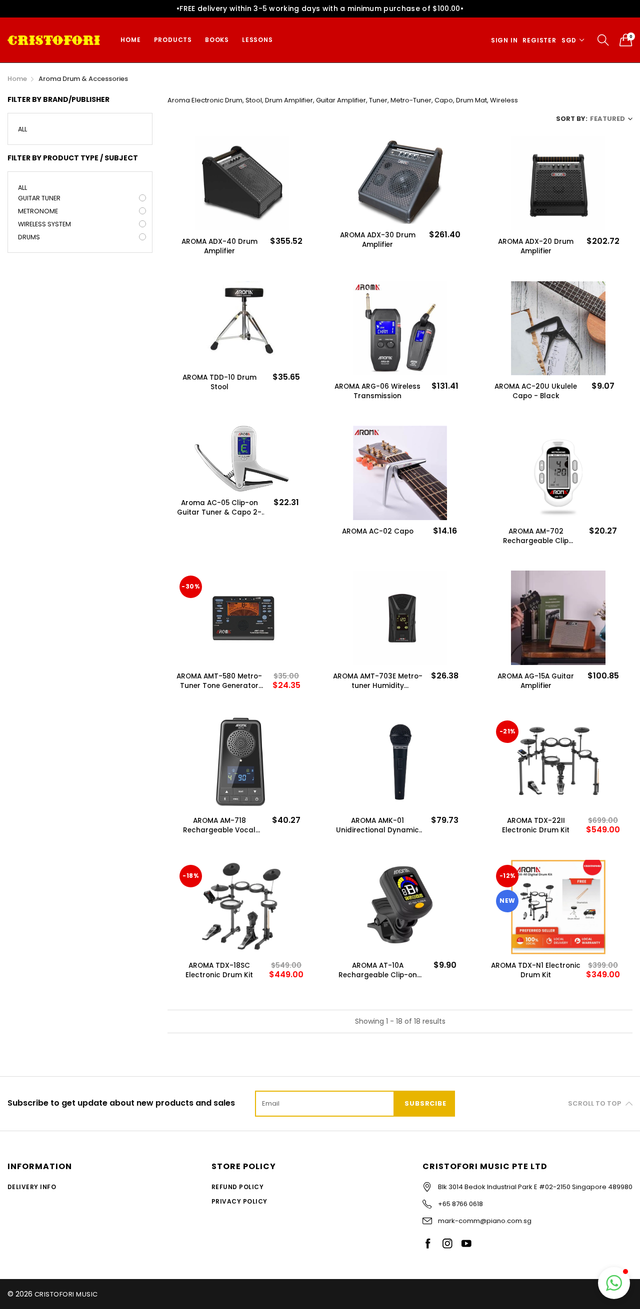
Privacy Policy (240, 1201)
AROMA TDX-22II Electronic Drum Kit (536, 825)
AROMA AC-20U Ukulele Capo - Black (535, 391)
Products (173, 39)
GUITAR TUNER (39, 198)
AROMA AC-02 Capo (378, 531)
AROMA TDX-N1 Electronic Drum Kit (535, 970)
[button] (614, 1283)
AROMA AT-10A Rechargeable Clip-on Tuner (377, 970)
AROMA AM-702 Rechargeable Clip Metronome (535, 536)
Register (539, 40)
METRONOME (38, 211)
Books (217, 39)
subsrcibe (425, 1103)
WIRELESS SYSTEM (44, 224)
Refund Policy (238, 1187)
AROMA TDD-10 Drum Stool (219, 382)
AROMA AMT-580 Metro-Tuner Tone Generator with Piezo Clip (219, 680)
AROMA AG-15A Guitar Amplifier (536, 680)
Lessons (257, 39)
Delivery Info (32, 1187)
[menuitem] (130, 40)
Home (130, 39)
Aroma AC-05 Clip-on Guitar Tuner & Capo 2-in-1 (219, 507)
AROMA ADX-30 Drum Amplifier (378, 239)
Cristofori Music (66, 1294)
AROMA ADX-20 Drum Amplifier (536, 246)
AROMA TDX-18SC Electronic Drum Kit (219, 970)
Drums (29, 237)
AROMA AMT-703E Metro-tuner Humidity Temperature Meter (377, 680)
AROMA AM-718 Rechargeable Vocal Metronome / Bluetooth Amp (219, 825)
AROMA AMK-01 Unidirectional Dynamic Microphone (377, 825)
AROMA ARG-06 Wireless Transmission (377, 391)
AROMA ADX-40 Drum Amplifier (220, 246)
